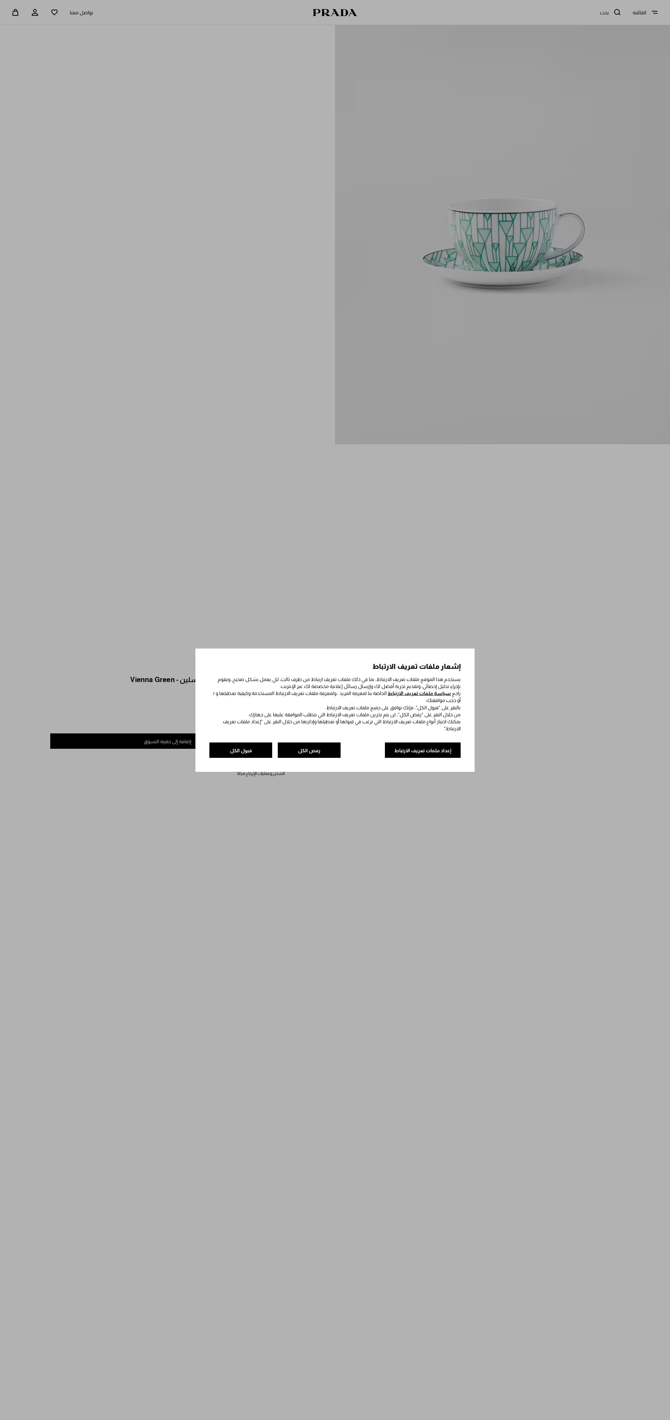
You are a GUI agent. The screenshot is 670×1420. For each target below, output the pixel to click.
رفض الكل (309, 750)
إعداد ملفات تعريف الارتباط (422, 750)
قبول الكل (241, 750)
